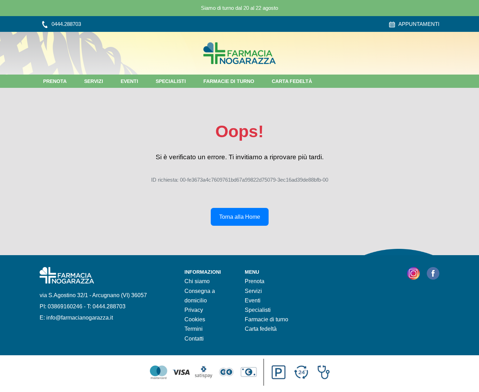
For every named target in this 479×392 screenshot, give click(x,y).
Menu (252, 272)
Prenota (55, 81)
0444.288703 (65, 24)
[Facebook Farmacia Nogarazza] (433, 274)
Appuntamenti (418, 24)
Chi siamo (197, 281)
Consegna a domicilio (199, 295)
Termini (193, 329)
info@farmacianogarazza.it (79, 318)
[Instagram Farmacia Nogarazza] (413, 274)
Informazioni (202, 272)
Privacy (193, 310)
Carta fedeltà (292, 81)
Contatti (194, 339)
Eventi (129, 81)
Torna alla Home (239, 217)
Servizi (93, 81)
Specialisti (171, 81)
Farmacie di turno (228, 81)
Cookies (194, 319)
